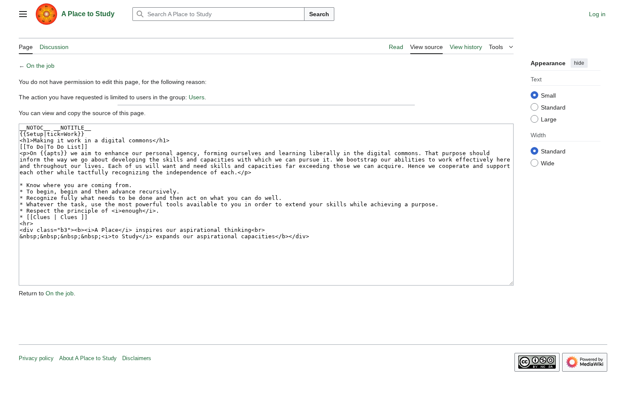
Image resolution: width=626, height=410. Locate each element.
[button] (23, 14)
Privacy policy (36, 358)
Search (319, 14)
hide (579, 63)
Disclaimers (136, 358)
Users (196, 97)
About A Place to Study (88, 358)
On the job (40, 65)
